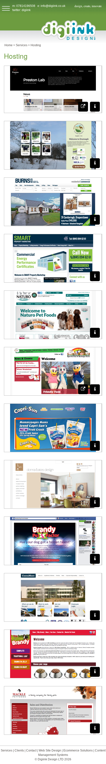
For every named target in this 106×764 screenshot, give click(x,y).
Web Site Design (50, 750)
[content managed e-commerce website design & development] (95, 333)
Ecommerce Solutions (78, 750)
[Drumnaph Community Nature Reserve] (95, 163)
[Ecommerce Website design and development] (95, 502)
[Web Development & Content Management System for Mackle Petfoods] (95, 728)
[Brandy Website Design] (95, 672)
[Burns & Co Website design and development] (95, 220)
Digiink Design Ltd (68, 30)
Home (8, 45)
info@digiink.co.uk (53, 6)
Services (21, 45)
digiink (26, 10)
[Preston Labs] (95, 107)
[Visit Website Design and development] (83, 389)
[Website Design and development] (95, 389)
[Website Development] (95, 446)
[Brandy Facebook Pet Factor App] (95, 559)
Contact (31, 750)
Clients (20, 750)
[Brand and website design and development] (95, 276)
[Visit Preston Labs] (83, 107)
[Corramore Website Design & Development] (95, 615)
